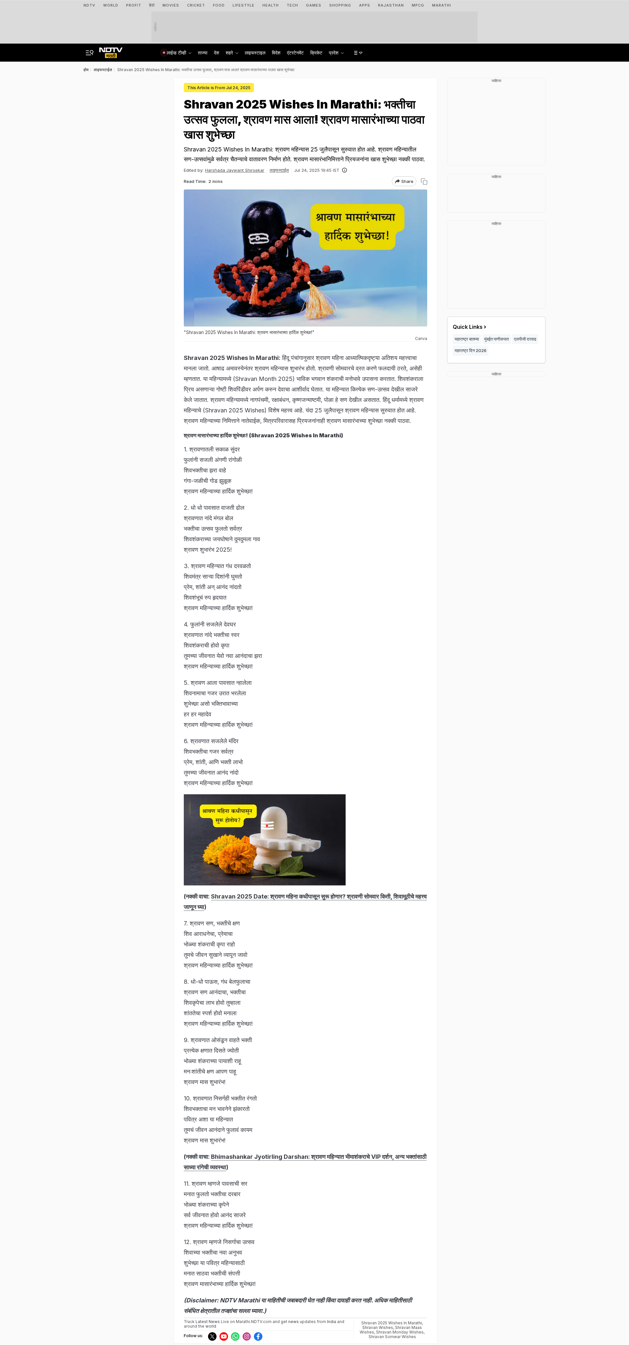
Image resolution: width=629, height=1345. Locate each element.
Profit (133, 5)
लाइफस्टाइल (255, 52)
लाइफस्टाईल (279, 170)
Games (313, 5)
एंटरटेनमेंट (295, 52)
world (210, 1326)
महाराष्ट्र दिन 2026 (470, 350)
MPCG (418, 5)
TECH (292, 5)
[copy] (424, 181)
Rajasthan (391, 5)
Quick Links (468, 327)
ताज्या (202, 52)
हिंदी (152, 5)
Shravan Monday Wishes (400, 1332)
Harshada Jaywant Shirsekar (234, 170)
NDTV (89, 5)
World (110, 5)
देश (216, 52)
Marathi (441, 5)
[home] (111, 51)
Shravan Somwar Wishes (392, 1336)
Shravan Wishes (377, 1327)
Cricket (196, 5)
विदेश (276, 52)
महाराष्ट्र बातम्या (467, 339)
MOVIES (170, 5)
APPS (364, 5)
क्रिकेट (316, 52)
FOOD (219, 5)
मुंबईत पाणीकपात (496, 339)
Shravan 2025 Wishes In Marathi (391, 1322)
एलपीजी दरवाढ (525, 339)
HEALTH (270, 5)
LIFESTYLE (244, 5)
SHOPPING (340, 5)
